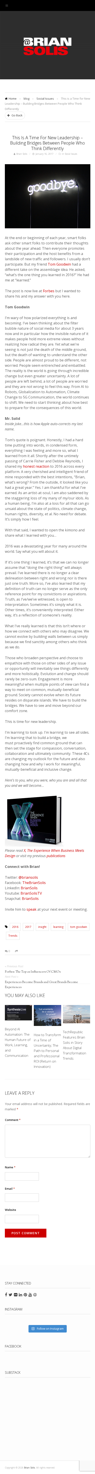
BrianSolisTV (31, 893)
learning (58, 927)
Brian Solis (47, 46)
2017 (28, 927)
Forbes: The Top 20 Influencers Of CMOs (33, 972)
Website (10, 1210)
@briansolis (28, 877)
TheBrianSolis (34, 882)
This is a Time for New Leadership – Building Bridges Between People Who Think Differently (47, 143)
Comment (13, 1120)
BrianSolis (29, 888)
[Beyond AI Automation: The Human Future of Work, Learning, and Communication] (18, 1013)
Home (13, 98)
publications (56, 855)
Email (10, 1189)
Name (10, 1167)
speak (31, 909)
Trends (12, 936)
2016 (15, 927)
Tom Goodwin (59, 264)
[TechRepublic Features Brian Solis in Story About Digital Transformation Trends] (76, 1015)
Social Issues (45, 98)
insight (42, 927)
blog (26, 98)
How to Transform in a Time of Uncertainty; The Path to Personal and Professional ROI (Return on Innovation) (47, 1051)
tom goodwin (78, 927)
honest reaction (36, 466)
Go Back (17, 115)
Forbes (48, 290)
